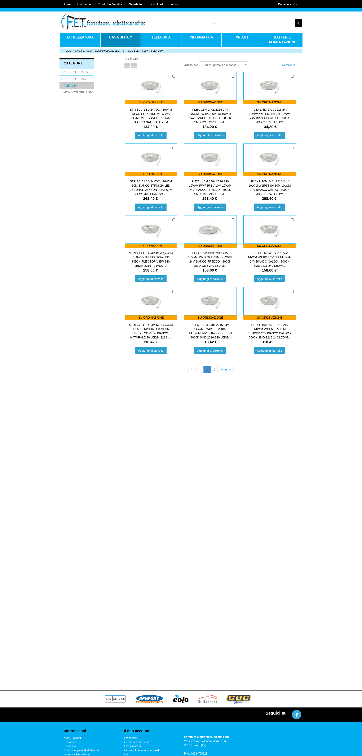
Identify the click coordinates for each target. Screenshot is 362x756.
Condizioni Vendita (110, 4)
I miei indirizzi (132, 746)
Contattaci (70, 742)
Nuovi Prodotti (72, 737)
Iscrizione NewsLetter (77, 754)
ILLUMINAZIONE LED (107, 50)
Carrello (288, 4)
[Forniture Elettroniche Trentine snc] (102, 22)
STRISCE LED (131, 50)
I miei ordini (131, 737)
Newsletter (136, 4)
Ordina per (191, 65)
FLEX (145, 50)
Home (67, 50)
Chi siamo (70, 746)
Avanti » (225, 369)
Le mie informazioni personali (141, 750)
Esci (126, 754)
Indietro (196, 369)
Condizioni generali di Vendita (81, 750)
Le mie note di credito (137, 742)
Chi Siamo (84, 4)
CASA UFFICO (83, 50)
